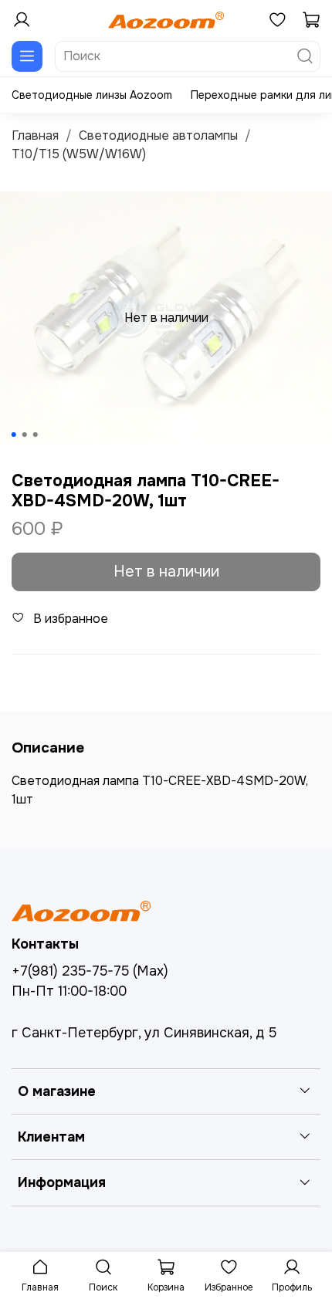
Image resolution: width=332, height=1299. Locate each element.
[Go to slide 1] (14, 434)
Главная (35, 135)
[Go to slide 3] (35, 434)
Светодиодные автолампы (158, 135)
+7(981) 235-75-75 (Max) (90, 970)
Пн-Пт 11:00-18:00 (69, 991)
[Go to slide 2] (24, 434)
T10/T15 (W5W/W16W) (79, 154)
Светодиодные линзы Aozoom (92, 95)
